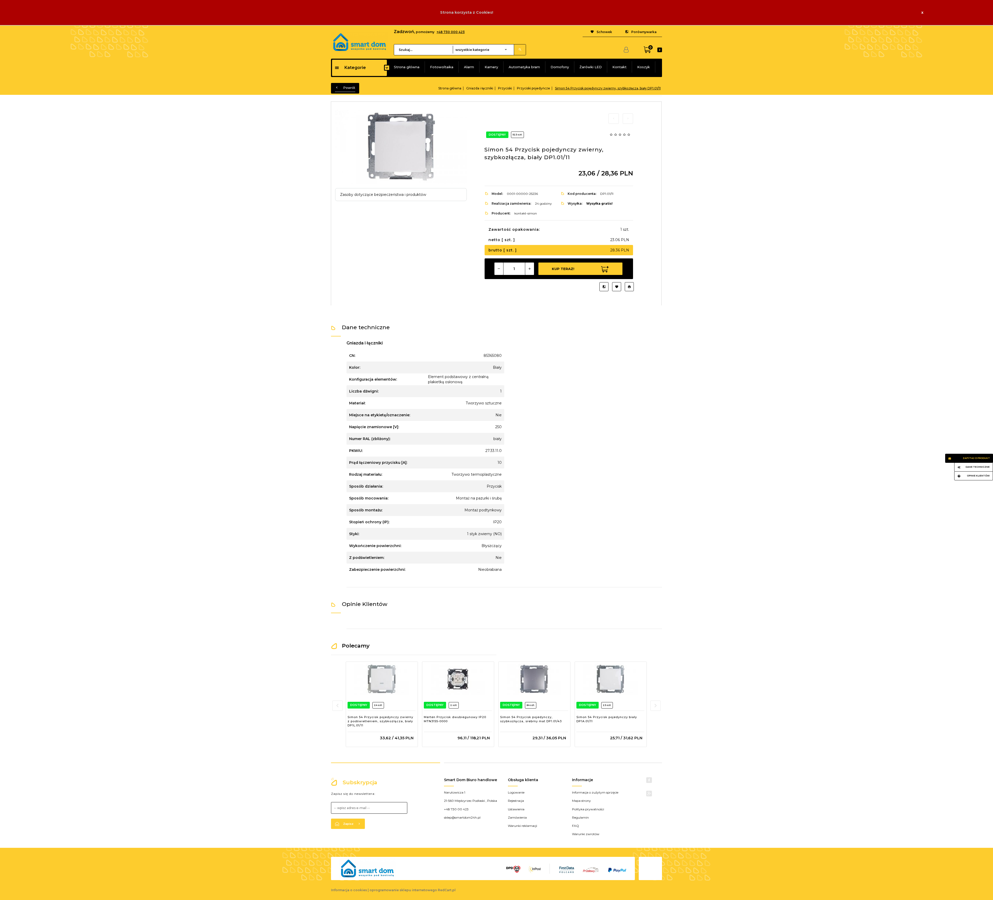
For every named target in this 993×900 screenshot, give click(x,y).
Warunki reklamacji (522, 826)
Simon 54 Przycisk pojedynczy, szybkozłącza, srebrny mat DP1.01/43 (531, 719)
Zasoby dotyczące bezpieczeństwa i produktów (383, 194)
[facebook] (649, 780)
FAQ (575, 826)
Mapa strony (581, 801)
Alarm (469, 67)
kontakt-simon (525, 213)
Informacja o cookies (349, 890)
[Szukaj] (520, 49)
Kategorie (355, 67)
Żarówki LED (591, 67)
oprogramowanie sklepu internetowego (403, 890)
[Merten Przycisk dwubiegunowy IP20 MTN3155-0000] (458, 679)
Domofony (560, 67)
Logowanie (516, 792)
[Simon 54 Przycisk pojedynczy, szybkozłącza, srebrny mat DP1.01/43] (534, 679)
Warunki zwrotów (585, 834)
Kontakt (619, 67)
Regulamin (580, 817)
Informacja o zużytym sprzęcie (595, 792)
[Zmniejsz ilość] (498, 268)
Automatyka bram (524, 67)
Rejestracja (516, 801)
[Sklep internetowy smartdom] (359, 41)
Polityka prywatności (588, 809)
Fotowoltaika (441, 67)
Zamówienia (517, 817)
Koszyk (643, 67)
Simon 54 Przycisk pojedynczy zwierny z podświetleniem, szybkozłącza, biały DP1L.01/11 (380, 721)
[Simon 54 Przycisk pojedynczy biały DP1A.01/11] (610, 679)
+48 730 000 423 (451, 32)
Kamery (491, 67)
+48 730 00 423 (456, 809)
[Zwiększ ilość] (529, 268)
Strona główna (406, 67)
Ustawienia (516, 809)
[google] (649, 793)
